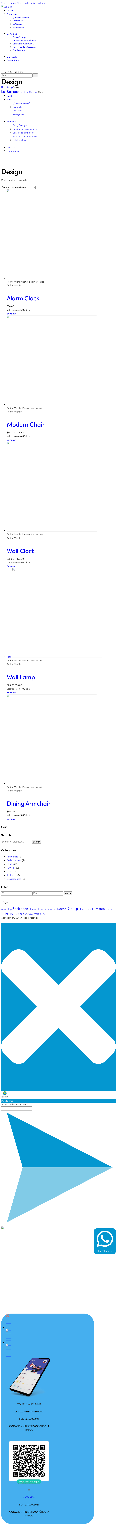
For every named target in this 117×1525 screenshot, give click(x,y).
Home (4, 87)
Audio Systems (14, 860)
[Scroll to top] (2, 921)
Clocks (10, 863)
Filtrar (68, 893)
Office (43, 914)
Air (2, 909)
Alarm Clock (23, 298)
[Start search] (35, 75)
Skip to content (9, 2)
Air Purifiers (12, 856)
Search (36, 841)
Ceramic (43, 909)
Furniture (11, 867)
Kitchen (20, 913)
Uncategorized (14, 878)
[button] (25, 281)
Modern (30, 914)
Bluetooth (34, 909)
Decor (61, 908)
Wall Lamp (21, 676)
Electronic (85, 909)
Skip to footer (39, 2)
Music (37, 913)
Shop (10, 87)
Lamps (10, 871)
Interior (8, 913)
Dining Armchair (29, 803)
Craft (55, 909)
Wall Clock (21, 550)
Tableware (12, 875)
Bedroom (20, 908)
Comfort (49, 909)
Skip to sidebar (24, 2)
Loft (26, 914)
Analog (7, 909)
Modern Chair (26, 424)
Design (73, 908)
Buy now (11, 313)
